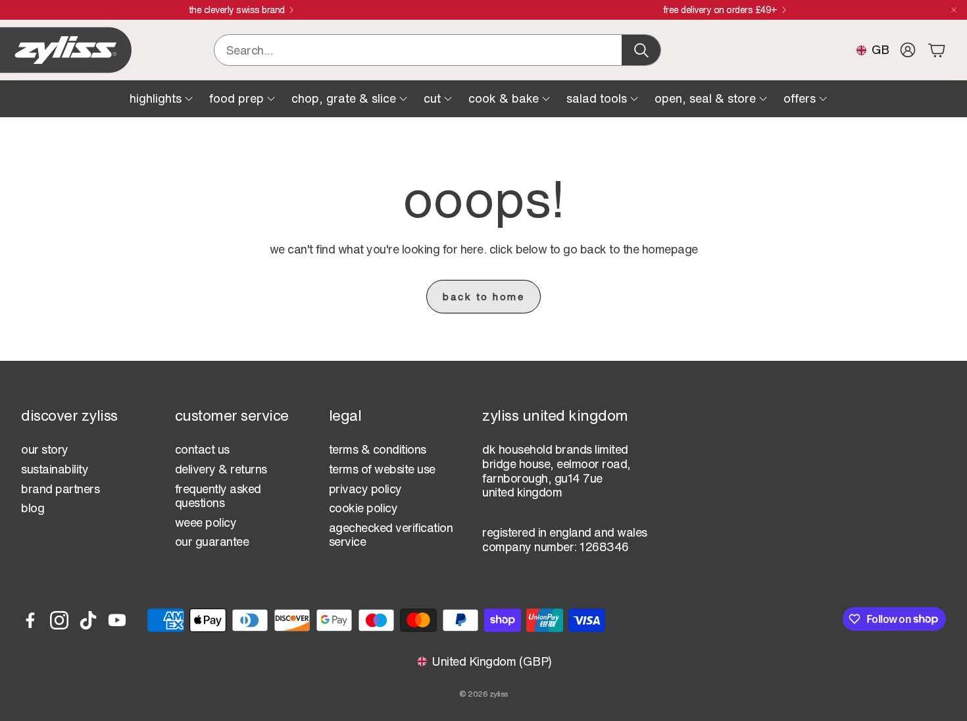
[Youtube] (117, 620)
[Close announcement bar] (954, 10)
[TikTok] (88, 620)
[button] (437, 50)
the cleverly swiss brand (237, 9)
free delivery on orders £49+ (720, 9)
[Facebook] (30, 620)
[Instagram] (59, 620)
